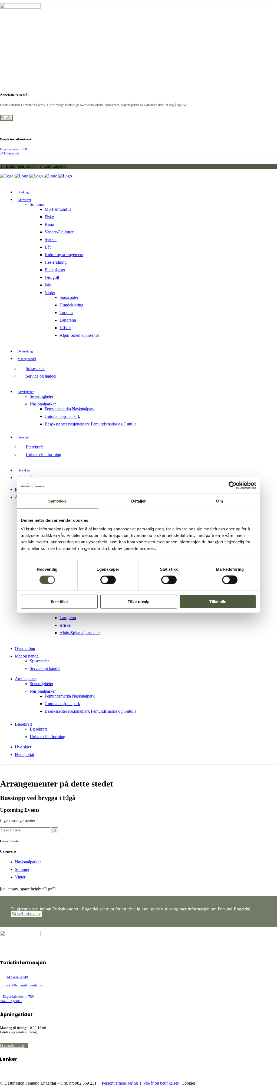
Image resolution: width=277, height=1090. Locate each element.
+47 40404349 (17, 977)
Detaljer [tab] (138, 501)
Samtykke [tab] (57, 501)
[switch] (108, 580)
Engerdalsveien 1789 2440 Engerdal (13, 151)
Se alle (6, 117)
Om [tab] (219, 501)
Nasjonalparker (28, 862)
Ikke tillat (59, 601)
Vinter (20, 877)
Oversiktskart (12, 1045)
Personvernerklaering (120, 1083)
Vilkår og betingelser (161, 1083)
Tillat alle (217, 601)
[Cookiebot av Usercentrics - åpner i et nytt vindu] (232, 485)
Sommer (22, 869)
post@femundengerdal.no (24, 985)
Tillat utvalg (139, 601)
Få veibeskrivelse (26, 913)
